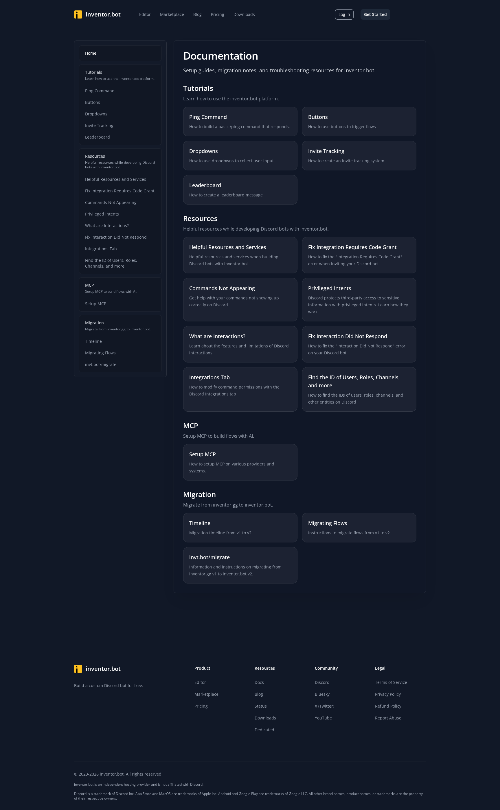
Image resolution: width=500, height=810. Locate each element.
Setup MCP (95, 303)
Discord (322, 682)
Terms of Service (391, 682)
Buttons (92, 102)
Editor (200, 682)
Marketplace (206, 694)
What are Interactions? (107, 225)
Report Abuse (388, 718)
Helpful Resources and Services (115, 179)
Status (261, 706)
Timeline (93, 341)
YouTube (323, 718)
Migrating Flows (100, 353)
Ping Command (100, 90)
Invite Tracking (99, 125)
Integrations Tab (101, 248)
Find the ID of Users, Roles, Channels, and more (111, 263)
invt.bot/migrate (100, 364)
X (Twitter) (324, 706)
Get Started (375, 14)
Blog (259, 694)
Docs (259, 682)
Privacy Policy (388, 694)
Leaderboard (97, 137)
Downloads (265, 718)
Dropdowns (96, 114)
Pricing (201, 706)
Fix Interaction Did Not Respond (116, 237)
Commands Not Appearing (111, 202)
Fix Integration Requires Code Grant (120, 191)
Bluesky (322, 694)
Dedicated (264, 729)
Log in (344, 14)
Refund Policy (388, 706)
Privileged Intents (102, 214)
